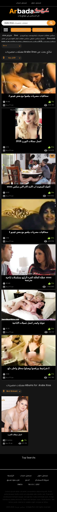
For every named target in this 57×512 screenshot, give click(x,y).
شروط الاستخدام (42, 480)
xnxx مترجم (7, 36)
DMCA (20, 485)
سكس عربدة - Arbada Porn (25, 507)
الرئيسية (11, 476)
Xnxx (16, 36)
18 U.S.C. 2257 (33, 485)
